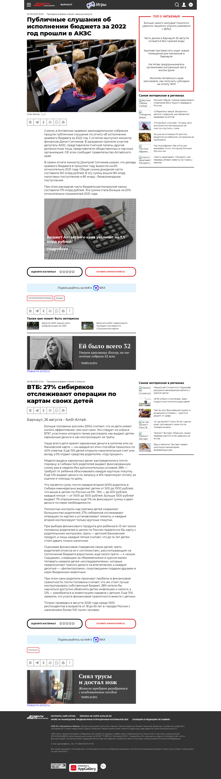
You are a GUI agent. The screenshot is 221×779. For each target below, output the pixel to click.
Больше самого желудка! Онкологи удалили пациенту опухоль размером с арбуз (166, 26)
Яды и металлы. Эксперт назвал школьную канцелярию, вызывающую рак (171, 447)
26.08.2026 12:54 (35, 381)
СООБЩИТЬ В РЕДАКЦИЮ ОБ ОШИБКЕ (151, 719)
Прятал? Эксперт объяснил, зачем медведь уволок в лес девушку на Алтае (172, 436)
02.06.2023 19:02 (35, 14)
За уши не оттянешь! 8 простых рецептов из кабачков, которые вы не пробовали (174, 137)
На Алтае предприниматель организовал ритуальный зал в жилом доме (166, 67)
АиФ (43, 114)
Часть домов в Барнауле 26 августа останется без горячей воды (166, 40)
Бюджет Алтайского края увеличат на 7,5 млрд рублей (86, 239)
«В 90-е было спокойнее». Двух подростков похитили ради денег (172, 400)
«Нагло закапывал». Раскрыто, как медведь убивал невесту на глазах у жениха (173, 160)
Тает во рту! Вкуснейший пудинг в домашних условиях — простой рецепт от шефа (172, 413)
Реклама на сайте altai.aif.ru (96, 716)
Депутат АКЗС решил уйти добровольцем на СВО (56, 324)
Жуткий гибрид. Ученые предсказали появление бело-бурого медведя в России (174, 103)
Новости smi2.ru (38, 371)
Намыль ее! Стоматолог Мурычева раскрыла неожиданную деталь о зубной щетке (172, 390)
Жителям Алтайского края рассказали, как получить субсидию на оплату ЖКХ (166, 81)
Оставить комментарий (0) (110, 272)
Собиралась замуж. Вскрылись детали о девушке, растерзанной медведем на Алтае (171, 114)
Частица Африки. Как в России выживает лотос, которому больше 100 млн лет (173, 148)
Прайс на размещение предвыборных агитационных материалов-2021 (89, 719)
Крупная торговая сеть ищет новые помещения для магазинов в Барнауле (166, 53)
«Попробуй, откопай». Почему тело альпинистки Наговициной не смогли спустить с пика (173, 126)
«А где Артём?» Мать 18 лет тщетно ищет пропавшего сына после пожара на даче (172, 424)
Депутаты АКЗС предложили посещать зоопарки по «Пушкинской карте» (111, 326)
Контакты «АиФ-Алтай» (63, 716)
